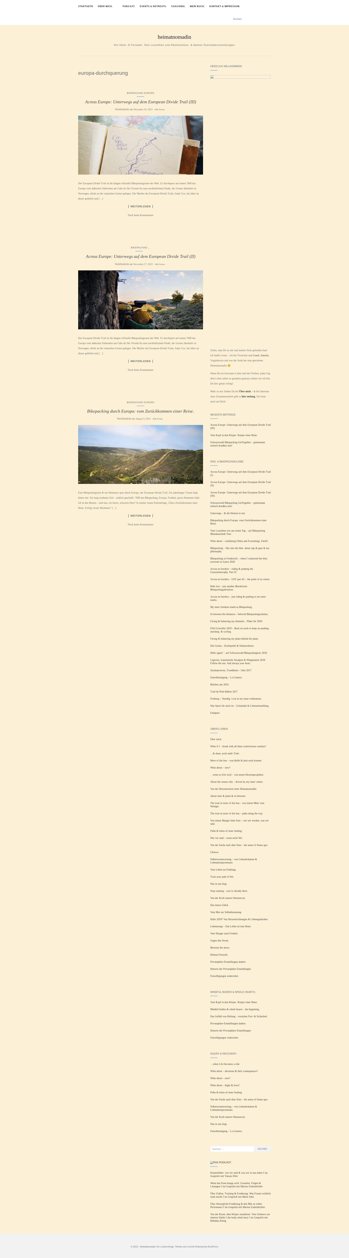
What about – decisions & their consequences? (234, 1071)
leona (162, 109)
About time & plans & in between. (228, 796)
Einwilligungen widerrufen (224, 976)
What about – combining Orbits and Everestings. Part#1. (239, 541)
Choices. (214, 852)
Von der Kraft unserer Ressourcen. (228, 898)
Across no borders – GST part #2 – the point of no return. (240, 579)
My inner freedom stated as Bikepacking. (231, 607)
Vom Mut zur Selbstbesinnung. (226, 912)
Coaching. (178, 6)
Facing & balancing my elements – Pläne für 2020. (236, 621)
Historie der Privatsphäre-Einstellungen (230, 969)
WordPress (212, 1246)
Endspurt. (215, 713)
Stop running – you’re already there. (229, 891)
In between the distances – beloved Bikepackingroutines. (239, 614)
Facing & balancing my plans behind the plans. (234, 638)
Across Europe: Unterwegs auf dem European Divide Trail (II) (140, 256)
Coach (256, 355)
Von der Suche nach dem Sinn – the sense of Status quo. (239, 845)
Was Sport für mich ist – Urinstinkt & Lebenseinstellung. (239, 705)
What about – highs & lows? (225, 1085)
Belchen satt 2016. (219, 684)
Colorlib (190, 1246)
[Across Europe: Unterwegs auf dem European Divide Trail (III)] (140, 145)
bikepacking (139, 247)
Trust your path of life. (222, 876)
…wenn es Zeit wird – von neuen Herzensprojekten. (237, 774)
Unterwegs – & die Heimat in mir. (228, 513)
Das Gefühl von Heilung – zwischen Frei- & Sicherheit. (239, 1016)
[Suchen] (268, 19)
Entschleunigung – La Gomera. (226, 677)
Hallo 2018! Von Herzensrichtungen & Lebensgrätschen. (239, 919)
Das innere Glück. (219, 905)
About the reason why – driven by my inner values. (236, 781)
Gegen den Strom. (219, 940)
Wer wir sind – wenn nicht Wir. (226, 838)
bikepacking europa (140, 93)
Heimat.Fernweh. (219, 954)
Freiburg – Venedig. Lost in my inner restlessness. (236, 698)
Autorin (264, 355)
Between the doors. (220, 947)
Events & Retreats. (153, 6)
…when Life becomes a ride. (225, 1064)
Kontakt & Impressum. (224, 6)
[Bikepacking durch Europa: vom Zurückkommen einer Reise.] (140, 454)
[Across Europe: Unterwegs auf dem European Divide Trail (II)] (140, 299)
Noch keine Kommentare (140, 215)
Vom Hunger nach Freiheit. (224, 933)
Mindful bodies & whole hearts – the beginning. (235, 1009)
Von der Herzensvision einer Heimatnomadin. (233, 789)
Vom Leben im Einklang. (223, 869)
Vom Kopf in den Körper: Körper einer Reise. (234, 435)
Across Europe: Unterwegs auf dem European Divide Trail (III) (140, 101)
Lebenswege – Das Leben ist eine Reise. (230, 926)
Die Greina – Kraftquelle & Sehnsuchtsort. (232, 645)
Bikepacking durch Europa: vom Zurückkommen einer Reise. (140, 411)
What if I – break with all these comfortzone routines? (238, 746)
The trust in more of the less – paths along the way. (236, 813)
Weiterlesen (141, 206)
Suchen (262, 1149)
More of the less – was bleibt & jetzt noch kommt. (236, 760)
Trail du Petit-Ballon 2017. (224, 691)
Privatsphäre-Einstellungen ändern (228, 962)
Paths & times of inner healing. (226, 831)
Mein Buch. (197, 6)
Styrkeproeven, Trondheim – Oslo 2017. (231, 670)
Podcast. (129, 6)
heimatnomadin (174, 37)
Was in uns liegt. (218, 883)
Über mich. (105, 6)
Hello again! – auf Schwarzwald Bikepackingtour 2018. (239, 653)
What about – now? (220, 767)
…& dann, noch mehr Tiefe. (225, 753)
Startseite (85, 6)
